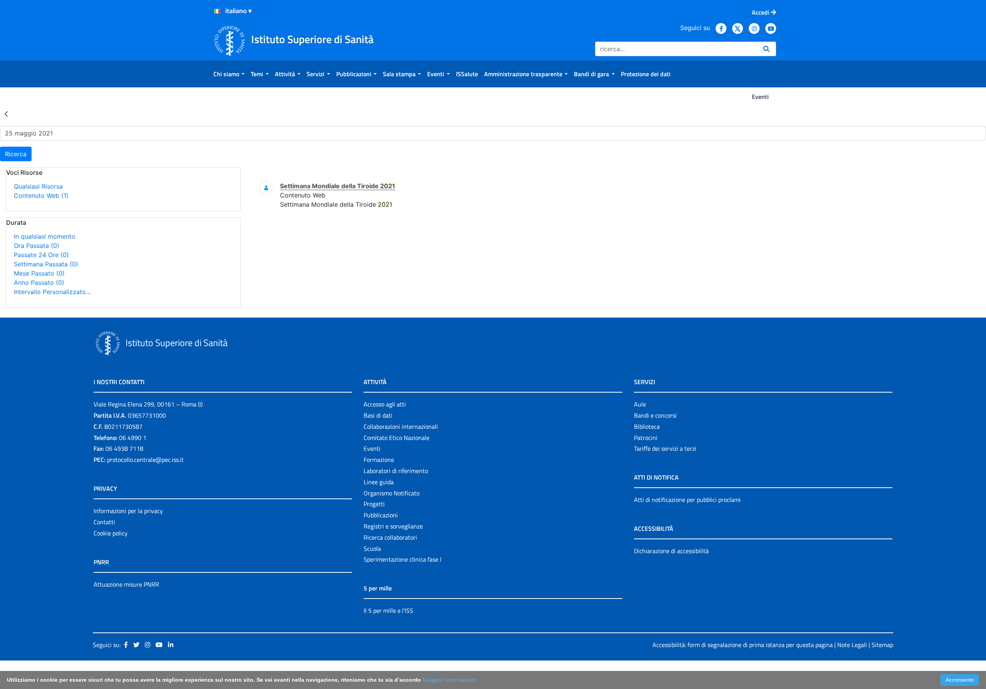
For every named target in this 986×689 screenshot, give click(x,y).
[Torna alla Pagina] (6, 113)
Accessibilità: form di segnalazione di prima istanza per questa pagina (742, 644)
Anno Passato (39, 282)
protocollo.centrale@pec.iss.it (145, 459)
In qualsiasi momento (44, 236)
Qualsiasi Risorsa (38, 186)
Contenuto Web (41, 195)
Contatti (104, 522)
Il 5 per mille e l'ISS (388, 610)
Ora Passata (36, 245)
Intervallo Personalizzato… (52, 292)
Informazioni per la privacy (128, 510)
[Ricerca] (766, 49)
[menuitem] (229, 74)
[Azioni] (217, 11)
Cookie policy (110, 533)
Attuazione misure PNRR (126, 584)
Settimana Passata (46, 264)
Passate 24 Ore (41, 255)
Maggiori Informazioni (449, 680)
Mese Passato (39, 273)
